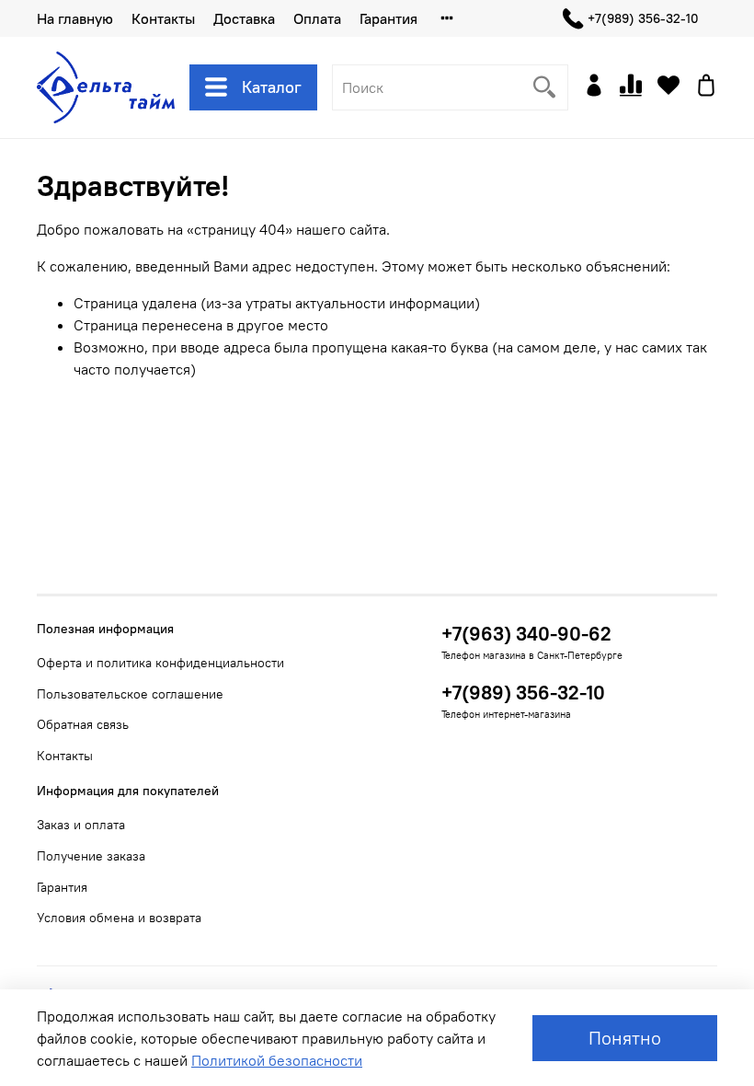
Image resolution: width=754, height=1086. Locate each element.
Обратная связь (83, 724)
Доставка (244, 18)
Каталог (272, 87)
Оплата (317, 18)
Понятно (624, 1037)
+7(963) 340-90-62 (526, 633)
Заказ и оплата (81, 824)
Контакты (163, 18)
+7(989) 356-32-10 (643, 18)
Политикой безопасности (276, 1060)
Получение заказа (91, 856)
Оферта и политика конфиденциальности (160, 662)
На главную (75, 18)
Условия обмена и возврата (119, 917)
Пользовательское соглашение (130, 694)
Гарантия (388, 18)
